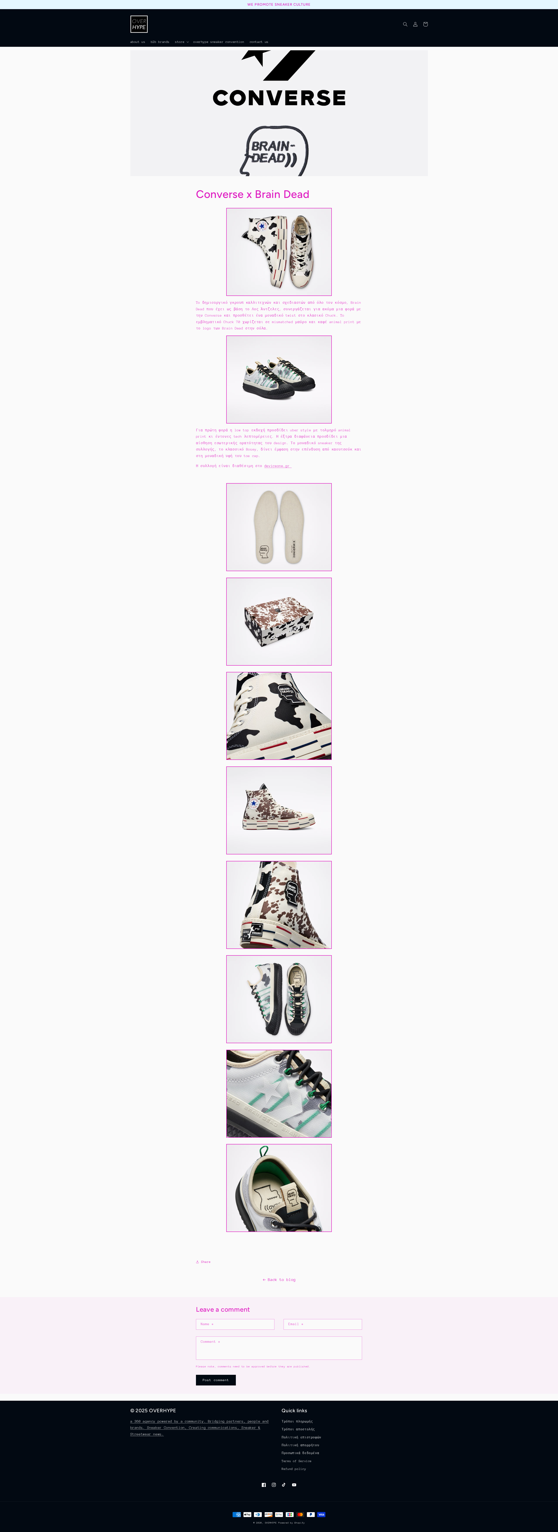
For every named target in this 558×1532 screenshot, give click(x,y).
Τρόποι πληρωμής (297, 1421)
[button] (181, 42)
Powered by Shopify (291, 1523)
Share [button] (206, 1262)
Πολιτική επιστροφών (301, 1437)
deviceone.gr (278, 466)
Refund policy (294, 1469)
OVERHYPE (271, 1523)
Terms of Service (297, 1461)
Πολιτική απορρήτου (300, 1445)
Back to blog (282, 1279)
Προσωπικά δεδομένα (300, 1453)
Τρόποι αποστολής (298, 1429)
